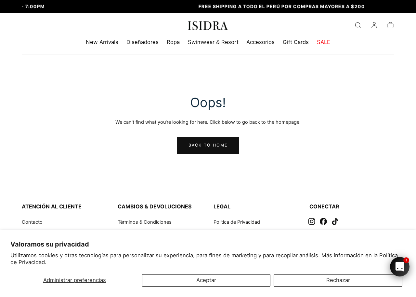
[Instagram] (312, 221)
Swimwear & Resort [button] (213, 42)
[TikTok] (335, 221)
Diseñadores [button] (142, 42)
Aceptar (206, 280)
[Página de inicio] (208, 26)
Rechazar (338, 280)
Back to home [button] (208, 145)
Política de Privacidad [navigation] (237, 222)
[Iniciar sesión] (374, 25)
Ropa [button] (173, 42)
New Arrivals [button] (102, 42)
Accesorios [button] (260, 42)
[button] (358, 25)
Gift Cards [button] (296, 42)
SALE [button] (323, 42)
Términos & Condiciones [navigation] (145, 222)
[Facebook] (323, 221)
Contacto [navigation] (32, 222)
